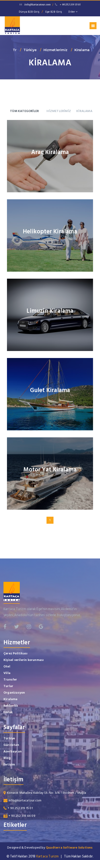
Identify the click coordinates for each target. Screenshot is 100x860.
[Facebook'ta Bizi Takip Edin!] (5, 626)
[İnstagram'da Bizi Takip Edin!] (29, 626)
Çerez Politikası (15, 653)
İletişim (9, 764)
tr (15, 50)
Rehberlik (10, 705)
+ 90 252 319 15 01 (70, 4)
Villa (6, 673)
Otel (6, 666)
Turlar (8, 686)
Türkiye (30, 50)
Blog (7, 758)
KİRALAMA (84, 111)
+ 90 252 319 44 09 (22, 815)
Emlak (8, 712)
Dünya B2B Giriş (29, 12)
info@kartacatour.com (37, 4)
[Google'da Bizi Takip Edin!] (41, 626)
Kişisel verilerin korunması (23, 660)
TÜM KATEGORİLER (24, 111)
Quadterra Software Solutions (69, 847)
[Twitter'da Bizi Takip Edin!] (16, 626)
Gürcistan (11, 745)
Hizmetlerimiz (55, 50)
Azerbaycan (12, 751)
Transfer (10, 679)
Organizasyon (14, 692)
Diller (72, 12)
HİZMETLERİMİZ (59, 111)
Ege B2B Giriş (53, 12)
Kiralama (82, 50)
